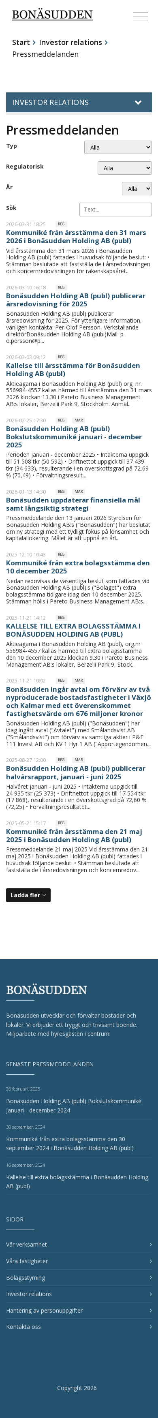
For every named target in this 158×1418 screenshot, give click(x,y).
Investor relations (70, 42)
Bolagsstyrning (25, 1277)
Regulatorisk (25, 166)
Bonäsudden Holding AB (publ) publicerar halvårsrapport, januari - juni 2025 (75, 772)
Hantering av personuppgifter (44, 1310)
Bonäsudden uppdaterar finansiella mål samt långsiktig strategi (73, 504)
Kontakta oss (23, 1326)
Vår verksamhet (26, 1244)
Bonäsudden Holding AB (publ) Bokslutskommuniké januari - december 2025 (74, 436)
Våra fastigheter (27, 1261)
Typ (11, 146)
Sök (11, 208)
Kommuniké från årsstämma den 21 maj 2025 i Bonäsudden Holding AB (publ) (74, 835)
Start (21, 42)
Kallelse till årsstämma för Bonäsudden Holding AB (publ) (73, 369)
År (9, 187)
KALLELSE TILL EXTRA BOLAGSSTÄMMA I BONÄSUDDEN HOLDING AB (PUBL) (73, 630)
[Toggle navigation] (140, 17)
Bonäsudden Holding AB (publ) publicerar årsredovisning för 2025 (75, 299)
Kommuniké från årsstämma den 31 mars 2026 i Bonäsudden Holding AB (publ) (76, 236)
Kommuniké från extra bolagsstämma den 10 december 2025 (78, 566)
